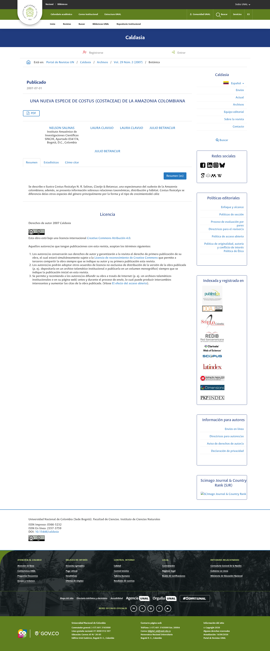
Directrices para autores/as (227, 436)
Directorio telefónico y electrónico (92, 598)
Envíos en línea (234, 429)
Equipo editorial (234, 112)
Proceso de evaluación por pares (227, 223)
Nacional (49, 4)
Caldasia (135, 38)
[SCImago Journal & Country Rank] (223, 494)
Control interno (121, 571)
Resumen (31, 162)
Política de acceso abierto (228, 236)
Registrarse (95, 52)
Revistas (67, 24)
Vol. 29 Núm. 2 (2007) (128, 62)
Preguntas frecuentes (27, 576)
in (134, 608)
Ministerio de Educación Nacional (226, 576)
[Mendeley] (213, 177)
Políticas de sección (231, 214)
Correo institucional (88, 14)
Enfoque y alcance (232, 207)
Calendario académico (61, 14)
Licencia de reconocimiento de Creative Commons (126, 257)
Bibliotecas (62, 4)
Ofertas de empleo (75, 581)
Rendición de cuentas (124, 581)
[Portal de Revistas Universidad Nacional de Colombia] (28, 62)
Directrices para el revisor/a (226, 229)
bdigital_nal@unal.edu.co (159, 631)
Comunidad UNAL (200, 14)
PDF (33, 113)
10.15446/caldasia (47, 531)
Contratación (168, 566)
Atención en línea (25, 566)
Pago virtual (71, 571)
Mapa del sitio (66, 598)
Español (236, 83)
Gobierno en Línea (219, 571)
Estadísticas (51, 162)
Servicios (237, 14)
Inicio (52, 24)
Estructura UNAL (113, 14)
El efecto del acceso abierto (129, 283)
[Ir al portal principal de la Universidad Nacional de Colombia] (29, 12)
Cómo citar (72, 162)
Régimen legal (168, 571)
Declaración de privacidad (227, 451)
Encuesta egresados (75, 566)
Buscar (82, 24)
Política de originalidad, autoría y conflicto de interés (224, 245)
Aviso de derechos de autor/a (225, 443)
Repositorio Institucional (129, 24)
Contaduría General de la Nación (226, 566)
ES (248, 14)
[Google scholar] (203, 177)
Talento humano (122, 576)
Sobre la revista (234, 119)
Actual (240, 97)
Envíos (240, 90)
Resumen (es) (175, 175)
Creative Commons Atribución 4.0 (108, 238)
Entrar (181, 52)
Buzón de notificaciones (173, 576)
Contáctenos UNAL (26, 571)
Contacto (238, 126)
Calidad (117, 566)
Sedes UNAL (241, 4)
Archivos (102, 62)
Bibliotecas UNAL (101, 24)
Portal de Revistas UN (60, 62)
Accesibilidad (117, 598)
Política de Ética (234, 251)
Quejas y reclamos (26, 581)
